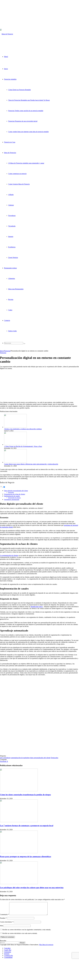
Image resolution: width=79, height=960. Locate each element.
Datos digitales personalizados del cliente (16, 490)
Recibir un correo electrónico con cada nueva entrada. (19, 933)
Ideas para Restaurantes (15, 289)
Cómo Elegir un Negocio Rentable (19, 90)
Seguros (6, 954)
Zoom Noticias (13, 257)
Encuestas (11, 492)
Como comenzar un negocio (17, 173)
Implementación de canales (12, 496)
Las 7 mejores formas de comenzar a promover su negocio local (26, 825)
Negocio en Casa (9, 142)
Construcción (8, 955)
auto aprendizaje (5, 758)
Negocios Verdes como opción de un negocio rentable (25, 111)
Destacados (54, 758)
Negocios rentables (10, 79)
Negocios (7, 351)
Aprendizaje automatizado (11, 499)
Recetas (10, 299)
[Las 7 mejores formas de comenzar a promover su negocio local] (19, 821)
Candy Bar (7, 950)
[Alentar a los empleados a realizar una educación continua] (15, 427)
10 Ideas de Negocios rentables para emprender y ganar (26, 163)
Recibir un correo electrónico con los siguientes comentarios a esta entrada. (26, 929)
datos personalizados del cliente (40, 758)
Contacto (7, 320)
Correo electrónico (6, 922)
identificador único (37, 606)
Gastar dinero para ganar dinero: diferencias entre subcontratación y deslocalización (31, 464)
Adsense (11, 205)
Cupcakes (7, 948)
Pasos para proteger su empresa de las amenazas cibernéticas (25, 856)
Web (1, 926)
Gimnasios (7, 952)
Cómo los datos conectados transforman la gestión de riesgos (25, 795)
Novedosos (12, 215)
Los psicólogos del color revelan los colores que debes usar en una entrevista (31, 887)
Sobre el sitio (12, 331)
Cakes (10, 310)
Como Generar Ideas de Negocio (19, 184)
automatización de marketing (20, 758)
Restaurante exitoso (10, 268)
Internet (10, 236)
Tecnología (11, 226)
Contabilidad (8, 957)
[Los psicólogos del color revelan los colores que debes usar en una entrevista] (19, 883)
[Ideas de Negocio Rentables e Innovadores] (9, 44)
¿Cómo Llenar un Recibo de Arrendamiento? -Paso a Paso (23, 446)
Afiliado (11, 194)
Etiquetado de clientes (14, 497)
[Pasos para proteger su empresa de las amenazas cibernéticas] (19, 852)
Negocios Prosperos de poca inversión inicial (22, 121)
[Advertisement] (39, 14)
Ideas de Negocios (10, 153)
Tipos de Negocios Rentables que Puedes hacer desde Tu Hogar (29, 100)
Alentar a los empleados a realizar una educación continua (23, 429)
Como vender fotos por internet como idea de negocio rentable (28, 132)
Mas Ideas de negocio (46, 945)
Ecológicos (11, 247)
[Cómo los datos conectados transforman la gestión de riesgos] (19, 790)
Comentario (4, 914)
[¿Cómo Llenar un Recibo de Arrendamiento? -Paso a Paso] (15, 444)
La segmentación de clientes (9, 555)
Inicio (6, 69)
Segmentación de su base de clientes (14, 494)
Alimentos (11, 278)
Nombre (3, 918)
